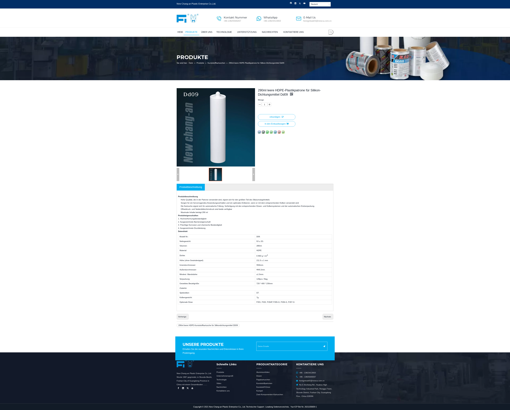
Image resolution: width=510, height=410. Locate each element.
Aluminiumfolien (263, 372)
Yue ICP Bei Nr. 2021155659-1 (303, 407)
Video (218, 383)
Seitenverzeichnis (281, 407)
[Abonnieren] (324, 346)
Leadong (269, 407)
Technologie (221, 380)
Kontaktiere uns (223, 391)
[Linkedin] (295, 3)
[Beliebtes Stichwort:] (331, 32)
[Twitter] (300, 3)
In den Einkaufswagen (275, 124)
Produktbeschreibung (190, 187)
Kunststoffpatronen (264, 383)
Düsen (259, 376)
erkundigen (275, 117)
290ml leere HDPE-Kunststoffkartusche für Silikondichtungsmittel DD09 (208, 325)
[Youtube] (304, 3)
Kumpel (259, 391)
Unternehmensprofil (224, 376)
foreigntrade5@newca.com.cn (317, 21)
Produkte (220, 372)
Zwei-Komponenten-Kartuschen (269, 394)
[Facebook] (291, 3)
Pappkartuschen (263, 380)
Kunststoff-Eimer (263, 387)
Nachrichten (221, 387)
